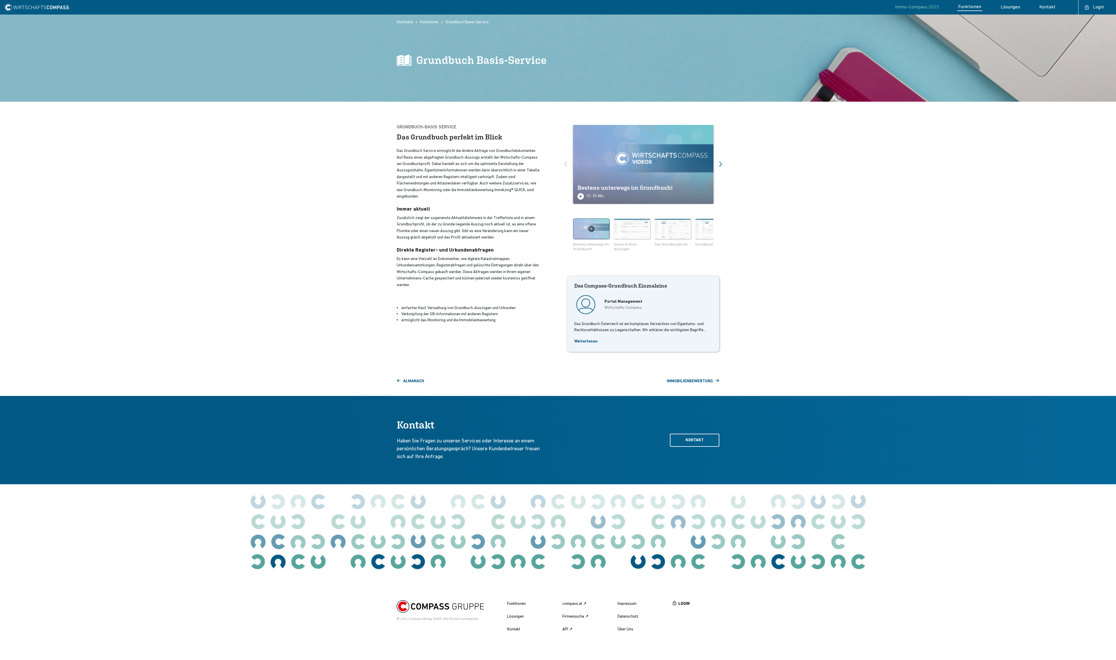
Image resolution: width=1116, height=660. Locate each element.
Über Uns (625, 629)
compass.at (572, 604)
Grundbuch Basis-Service (467, 22)
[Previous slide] (566, 164)
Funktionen (429, 22)
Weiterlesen (586, 341)
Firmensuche (573, 616)
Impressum (627, 604)
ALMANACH (413, 381)
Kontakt (695, 440)
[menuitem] (591, 235)
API (565, 629)
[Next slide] (720, 164)
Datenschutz (628, 616)
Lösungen (515, 616)
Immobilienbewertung (690, 381)
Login (1098, 7)
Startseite (405, 22)
